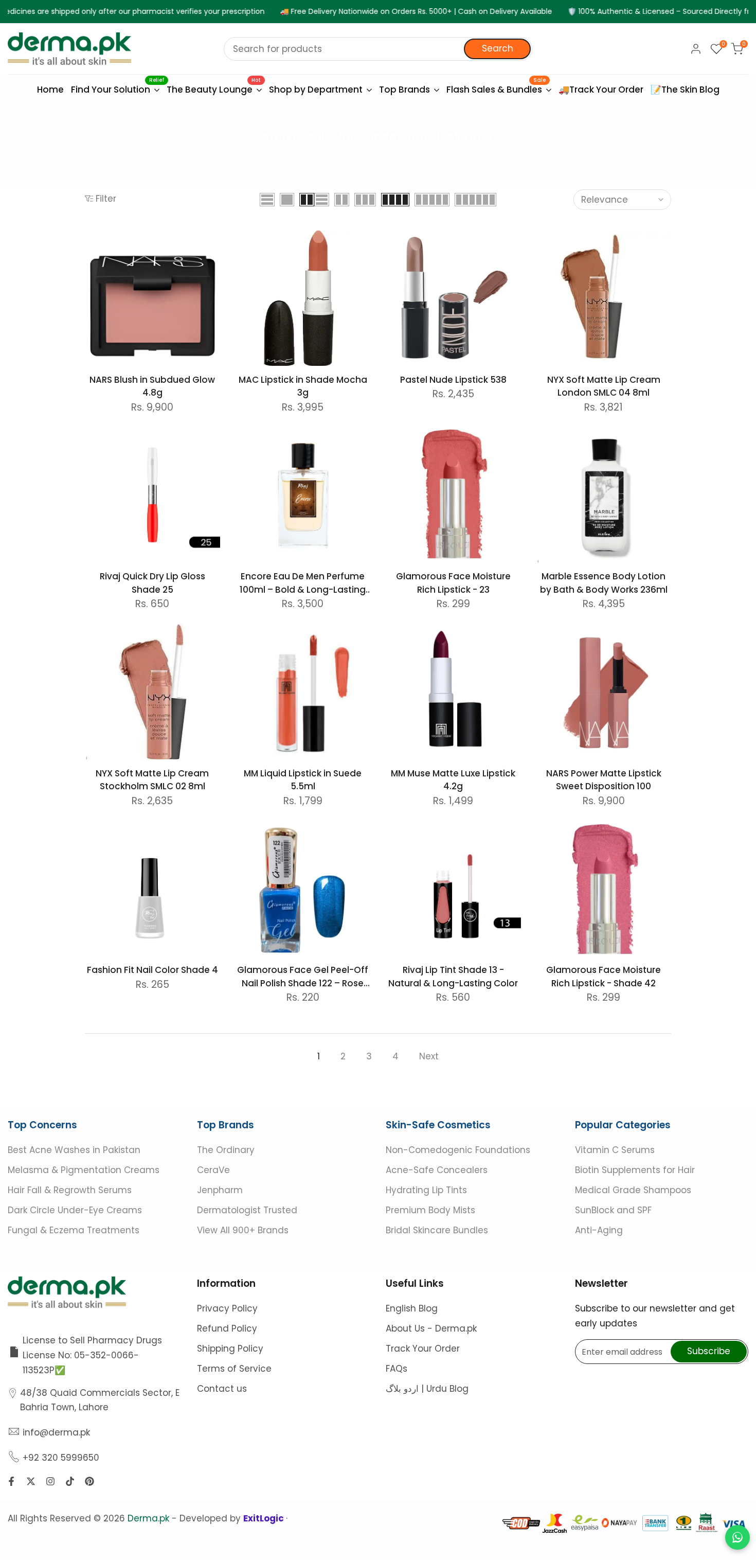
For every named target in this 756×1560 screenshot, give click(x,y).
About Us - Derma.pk (431, 1328)
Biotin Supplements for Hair (635, 1170)
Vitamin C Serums (615, 1150)
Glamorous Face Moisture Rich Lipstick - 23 (453, 583)
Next (429, 1056)
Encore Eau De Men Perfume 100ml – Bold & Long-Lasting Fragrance (303, 583)
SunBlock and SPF (613, 1210)
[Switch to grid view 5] (432, 199)
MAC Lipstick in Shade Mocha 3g (303, 386)
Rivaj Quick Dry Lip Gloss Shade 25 (152, 583)
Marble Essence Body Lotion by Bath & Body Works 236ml (604, 583)
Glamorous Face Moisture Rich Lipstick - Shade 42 (603, 976)
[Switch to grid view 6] (475, 199)
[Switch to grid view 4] (395, 199)
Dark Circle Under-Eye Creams (75, 1210)
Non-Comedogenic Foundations (458, 1150)
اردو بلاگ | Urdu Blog (427, 1388)
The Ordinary (226, 1150)
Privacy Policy (227, 1308)
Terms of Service (234, 1368)
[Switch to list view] (267, 199)
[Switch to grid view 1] (287, 199)
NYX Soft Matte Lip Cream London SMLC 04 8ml (603, 386)
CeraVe (213, 1170)
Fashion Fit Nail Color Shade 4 (152, 970)
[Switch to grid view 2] (306, 199)
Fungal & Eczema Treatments (73, 1230)
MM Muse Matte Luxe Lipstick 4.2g (453, 780)
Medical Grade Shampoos (633, 1190)
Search (497, 48)
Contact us (222, 1388)
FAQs (396, 1368)
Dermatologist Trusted (247, 1210)
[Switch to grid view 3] (365, 199)
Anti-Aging (599, 1230)
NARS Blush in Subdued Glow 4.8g (152, 386)
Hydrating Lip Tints (426, 1190)
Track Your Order (423, 1348)
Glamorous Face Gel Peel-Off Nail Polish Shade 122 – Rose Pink (302, 977)
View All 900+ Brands (243, 1230)
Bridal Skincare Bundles (437, 1230)
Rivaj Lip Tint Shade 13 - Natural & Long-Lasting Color (453, 976)
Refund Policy (227, 1328)
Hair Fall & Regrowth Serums (70, 1190)
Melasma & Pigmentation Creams (83, 1170)
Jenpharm (220, 1190)
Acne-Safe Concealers (437, 1170)
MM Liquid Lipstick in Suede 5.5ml (303, 780)
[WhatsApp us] (737, 1537)
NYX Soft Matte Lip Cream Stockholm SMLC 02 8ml (152, 780)
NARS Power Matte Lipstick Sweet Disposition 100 (603, 780)
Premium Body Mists (430, 1210)
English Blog (412, 1308)
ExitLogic (264, 1518)
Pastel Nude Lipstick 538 (453, 380)
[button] (90, 241)
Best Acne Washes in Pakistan (74, 1150)
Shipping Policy (230, 1348)
